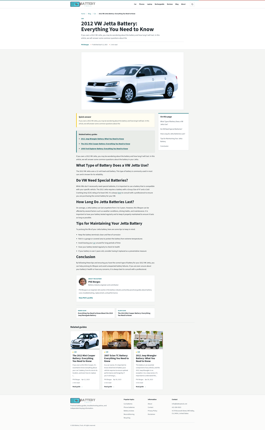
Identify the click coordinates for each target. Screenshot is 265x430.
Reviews (170, 4)
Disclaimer (151, 414)
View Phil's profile (86, 298)
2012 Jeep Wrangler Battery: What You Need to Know (102, 139)
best (119, 193)
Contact (150, 407)
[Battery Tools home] (82, 4)
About (183, 4)
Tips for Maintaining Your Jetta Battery (171, 140)
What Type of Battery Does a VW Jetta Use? (171, 123)
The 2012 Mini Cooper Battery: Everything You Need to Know (105, 144)
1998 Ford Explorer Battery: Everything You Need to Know (104, 148)
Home (83, 14)
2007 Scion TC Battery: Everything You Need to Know (116, 358)
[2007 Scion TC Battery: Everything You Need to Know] (116, 340)
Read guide (76, 387)
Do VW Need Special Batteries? (171, 129)
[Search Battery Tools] (192, 4)
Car (135, 4)
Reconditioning (129, 414)
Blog (176, 4)
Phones (141, 4)
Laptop (149, 4)
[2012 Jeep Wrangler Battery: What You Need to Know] (148, 340)
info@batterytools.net (179, 404)
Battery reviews (129, 411)
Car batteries (128, 404)
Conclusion (164, 146)
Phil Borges (85, 45)
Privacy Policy (152, 411)
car (94, 243)
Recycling (127, 418)
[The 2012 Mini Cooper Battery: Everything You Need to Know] (84, 340)
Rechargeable (159, 4)
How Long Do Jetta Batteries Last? (172, 134)
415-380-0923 (176, 407)
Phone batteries (129, 407)
